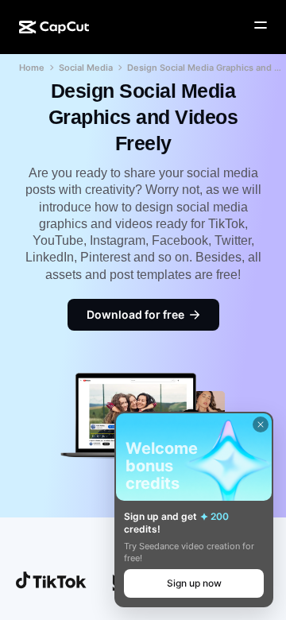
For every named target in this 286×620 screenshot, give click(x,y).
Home (31, 67)
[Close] (261, 424)
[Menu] (260, 25)
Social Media (86, 67)
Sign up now (194, 583)
